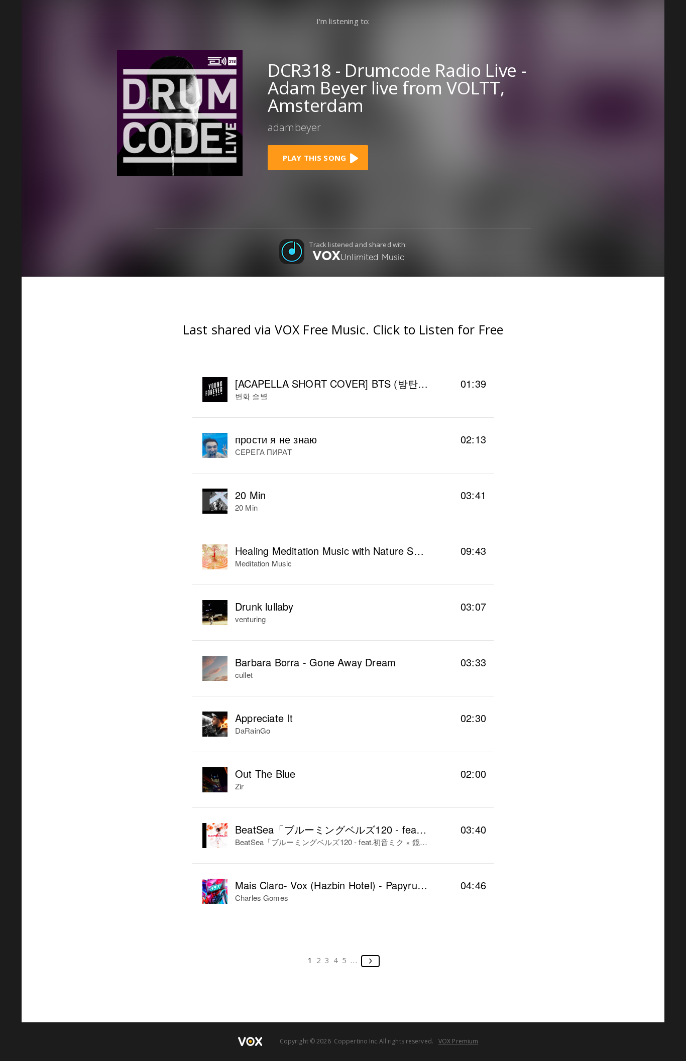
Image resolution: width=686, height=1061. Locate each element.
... (354, 960)
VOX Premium (458, 1041)
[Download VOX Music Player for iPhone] (180, 111)
